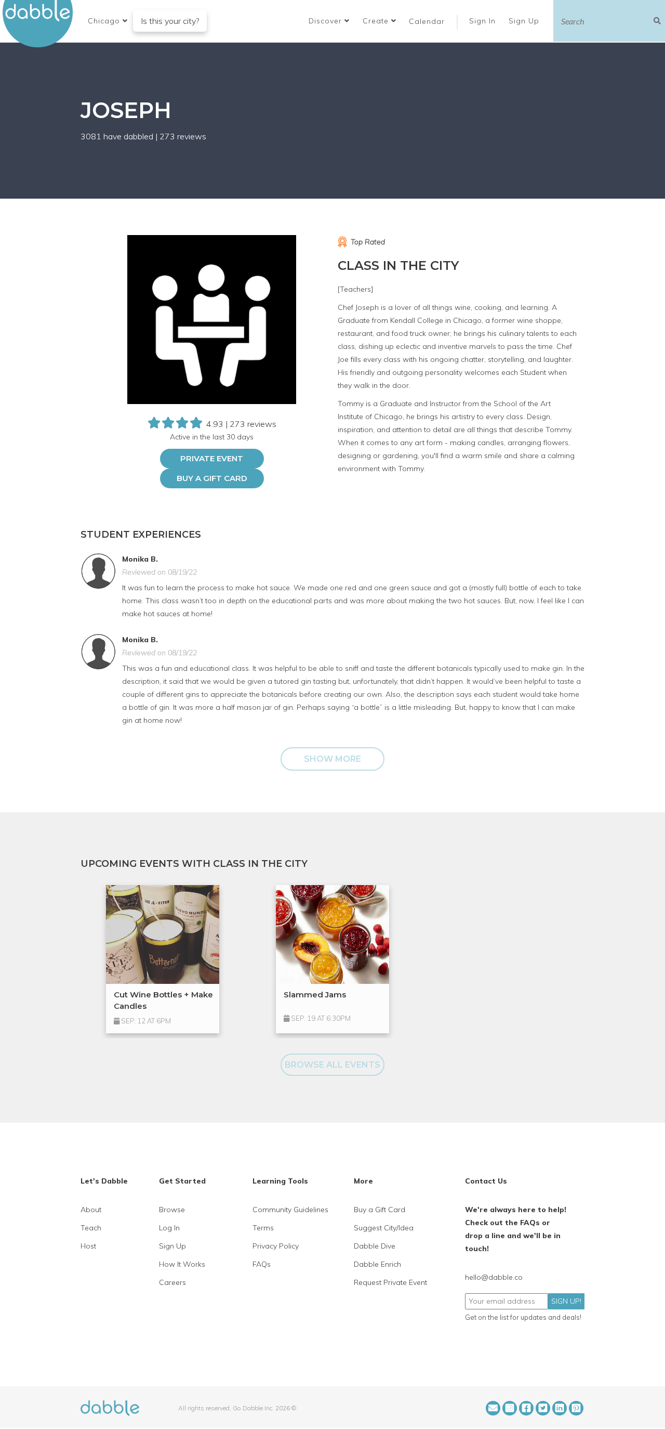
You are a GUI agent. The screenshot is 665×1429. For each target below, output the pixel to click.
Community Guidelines (290, 1209)
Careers (172, 1282)
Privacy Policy (275, 1246)
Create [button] (377, 20)
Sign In (483, 20)
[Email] (493, 1408)
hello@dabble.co (494, 1277)
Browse (172, 1209)
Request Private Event (390, 1282)
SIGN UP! (566, 1301)
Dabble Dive (374, 1246)
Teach (91, 1227)
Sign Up (525, 20)
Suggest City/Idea (384, 1227)
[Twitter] (543, 1408)
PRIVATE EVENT (211, 458)
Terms (263, 1227)
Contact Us (486, 1181)
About (91, 1209)
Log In (169, 1227)
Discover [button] (326, 20)
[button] (108, 20)
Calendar (427, 21)
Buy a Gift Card (212, 478)
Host (88, 1246)
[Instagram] (509, 1408)
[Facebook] (526, 1408)
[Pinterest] (576, 1408)
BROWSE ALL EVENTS (332, 1065)
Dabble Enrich (377, 1264)
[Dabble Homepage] (42, 23)
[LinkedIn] (559, 1408)
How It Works (182, 1264)
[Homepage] (110, 1407)
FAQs (261, 1264)
